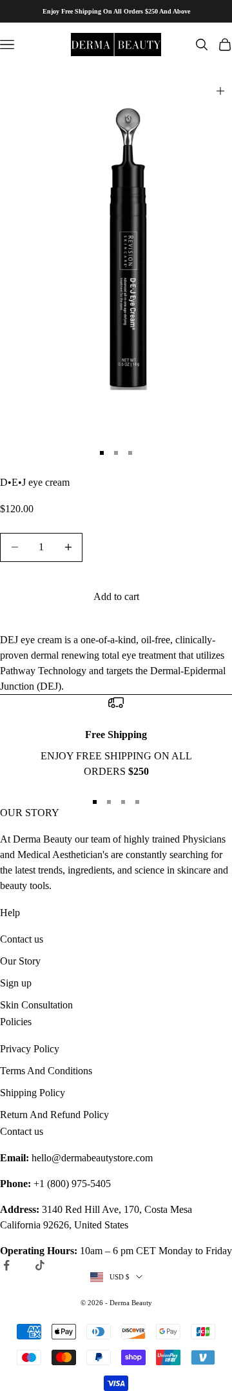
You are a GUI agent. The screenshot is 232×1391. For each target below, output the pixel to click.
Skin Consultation (36, 1004)
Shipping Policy (32, 1092)
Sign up (16, 982)
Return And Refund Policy (54, 1114)
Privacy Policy (29, 1048)
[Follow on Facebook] (6, 1265)
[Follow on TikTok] (40, 1265)
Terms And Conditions (46, 1070)
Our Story (20, 961)
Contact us (21, 939)
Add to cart (116, 596)
